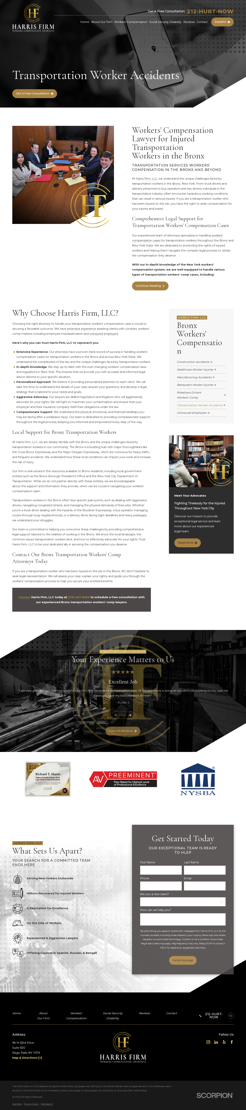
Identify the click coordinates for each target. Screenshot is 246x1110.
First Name (147, 862)
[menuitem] (201, 362)
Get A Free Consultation (32, 93)
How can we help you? (155, 910)
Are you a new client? (154, 894)
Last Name (191, 862)
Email (187, 878)
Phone (144, 878)
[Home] (33, 18)
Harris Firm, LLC (146, 178)
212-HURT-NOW (210, 11)
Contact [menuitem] (202, 22)
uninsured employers (104, 334)
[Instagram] (208, 1042)
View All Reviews (121, 730)
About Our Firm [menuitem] (101, 22)
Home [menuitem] (84, 22)
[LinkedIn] (216, 1042)
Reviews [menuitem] (189, 22)
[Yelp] (224, 1042)
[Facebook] (232, 1042)
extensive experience (81, 328)
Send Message (183, 960)
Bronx (176, 183)
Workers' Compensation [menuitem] (130, 22)
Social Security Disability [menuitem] (165, 22)
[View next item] (130, 715)
